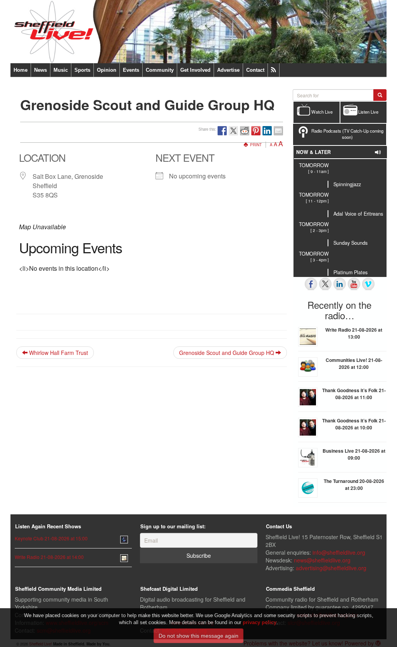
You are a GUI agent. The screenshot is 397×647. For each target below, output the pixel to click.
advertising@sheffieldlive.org (331, 568)
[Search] (380, 95)
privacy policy (259, 622)
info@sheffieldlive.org (338, 552)
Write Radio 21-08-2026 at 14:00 (49, 557)
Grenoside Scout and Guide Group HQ (227, 352)
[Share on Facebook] (222, 130)
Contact (255, 70)
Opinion (106, 70)
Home (21, 70)
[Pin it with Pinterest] (256, 130)
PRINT (255, 144)
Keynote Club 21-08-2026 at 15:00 (51, 538)
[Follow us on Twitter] (325, 284)
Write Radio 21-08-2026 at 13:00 (353, 333)
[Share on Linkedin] (267, 130)
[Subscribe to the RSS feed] (273, 70)
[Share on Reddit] (244, 130)
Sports (82, 70)
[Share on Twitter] (233, 130)
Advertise (228, 70)
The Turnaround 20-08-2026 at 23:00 (354, 484)
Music (61, 70)
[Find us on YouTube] (354, 284)
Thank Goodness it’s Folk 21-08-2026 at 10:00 (354, 424)
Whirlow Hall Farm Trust (58, 352)
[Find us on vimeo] (368, 284)
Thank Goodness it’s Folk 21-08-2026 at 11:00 (354, 394)
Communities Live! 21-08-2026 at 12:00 (354, 363)
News (40, 70)
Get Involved (195, 70)
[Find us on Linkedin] (339, 284)
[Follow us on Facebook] (311, 284)
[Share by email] (278, 130)
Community (160, 70)
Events (131, 70)
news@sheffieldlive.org (322, 560)
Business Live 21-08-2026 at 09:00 (354, 454)
